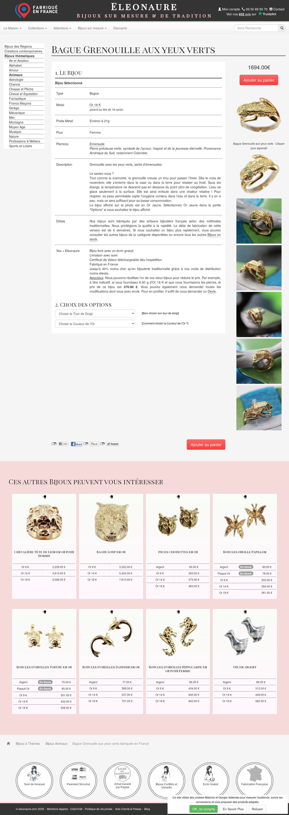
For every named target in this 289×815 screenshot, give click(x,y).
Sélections (61, 28)
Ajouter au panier (258, 80)
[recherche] (282, 28)
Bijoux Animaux (56, 743)
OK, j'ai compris (203, 809)
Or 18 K (95, 104)
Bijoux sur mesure (91, 28)
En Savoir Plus (233, 809)
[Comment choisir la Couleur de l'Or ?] (165, 323)
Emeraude (97, 144)
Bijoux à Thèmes (27, 743)
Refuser (257, 809)
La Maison (11, 28)
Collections (36, 28)
